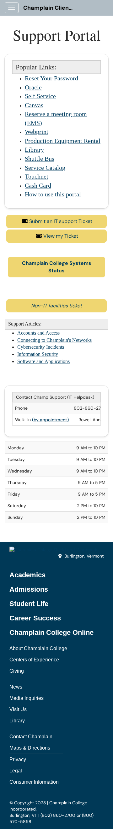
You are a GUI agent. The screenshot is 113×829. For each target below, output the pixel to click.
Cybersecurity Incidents (40, 347)
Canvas (34, 105)
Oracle (33, 87)
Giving (16, 671)
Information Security (37, 354)
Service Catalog (45, 167)
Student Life (28, 604)
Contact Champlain (30, 736)
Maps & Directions (29, 748)
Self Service (40, 96)
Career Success (35, 618)
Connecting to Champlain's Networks (54, 340)
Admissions (28, 589)
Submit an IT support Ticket (60, 221)
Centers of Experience (34, 659)
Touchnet (36, 176)
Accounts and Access (38, 333)
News (15, 687)
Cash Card (38, 185)
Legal (15, 770)
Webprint (36, 131)
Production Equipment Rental (62, 140)
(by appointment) (50, 419)
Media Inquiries (26, 698)
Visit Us (18, 709)
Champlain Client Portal (50, 8)
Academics (27, 575)
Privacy (17, 759)
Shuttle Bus (39, 158)
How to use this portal (53, 194)
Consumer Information (34, 782)
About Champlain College (38, 648)
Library (34, 149)
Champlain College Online (51, 632)
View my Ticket (60, 236)
